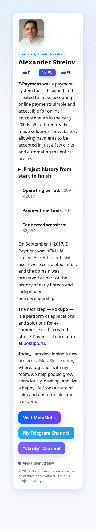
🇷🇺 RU (27, 73)
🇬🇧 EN (47, 73)
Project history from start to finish (44, 172)
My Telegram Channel (46, 433)
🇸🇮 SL (66, 73)
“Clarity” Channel (41, 448)
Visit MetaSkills (39, 417)
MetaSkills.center (56, 361)
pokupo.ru (34, 343)
